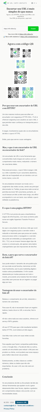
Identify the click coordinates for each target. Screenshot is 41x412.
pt (35, 3)
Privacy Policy (9, 409)
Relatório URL (22, 402)
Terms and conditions (25, 405)
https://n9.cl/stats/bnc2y (29, 37)
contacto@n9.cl (10, 405)
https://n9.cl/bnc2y (26, 34)
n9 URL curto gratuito (17, 3)
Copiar (33, 28)
